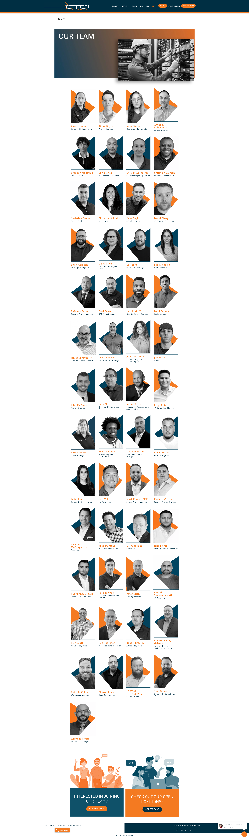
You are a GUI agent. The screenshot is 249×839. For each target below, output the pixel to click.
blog (141, 6)
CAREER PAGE (152, 809)
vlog (147, 6)
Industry (115, 6)
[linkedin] (186, 830)
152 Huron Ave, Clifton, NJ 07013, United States (62, 825)
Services (124, 6)
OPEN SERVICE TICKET (174, 6)
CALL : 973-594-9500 (188, 6)
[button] (116, 6)
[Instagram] (181, 830)
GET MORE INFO (96, 808)
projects (134, 6)
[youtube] (190, 830)
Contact (162, 6)
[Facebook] (177, 830)
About (153, 6)
